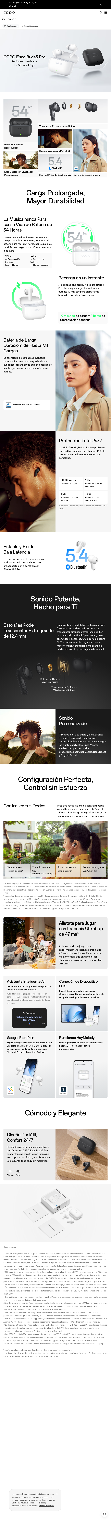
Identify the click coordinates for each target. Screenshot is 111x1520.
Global (12, 6)
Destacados (12, 26)
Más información (46, 1506)
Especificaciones (31, 26)
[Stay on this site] (100, 4)
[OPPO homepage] (9, 12)
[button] (106, 12)
